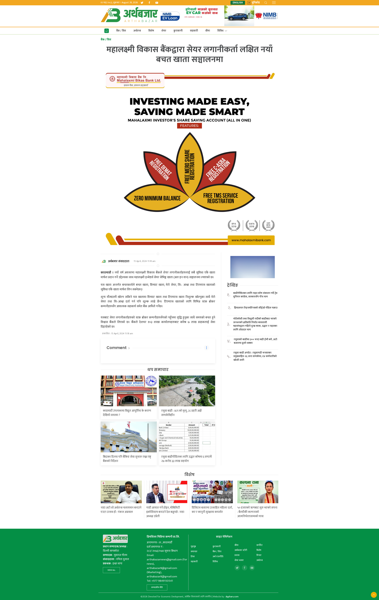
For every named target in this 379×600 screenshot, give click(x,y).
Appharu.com (232, 597)
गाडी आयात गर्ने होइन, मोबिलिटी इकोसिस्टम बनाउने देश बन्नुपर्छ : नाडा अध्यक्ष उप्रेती (165, 512)
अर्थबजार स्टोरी (241, 550)
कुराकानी (178, 31)
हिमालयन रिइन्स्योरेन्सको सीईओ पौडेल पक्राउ (255, 308)
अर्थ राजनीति (218, 557)
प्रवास (237, 555)
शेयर (163, 31)
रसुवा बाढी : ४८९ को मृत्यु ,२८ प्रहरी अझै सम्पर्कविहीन (181, 413)
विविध (220, 31)
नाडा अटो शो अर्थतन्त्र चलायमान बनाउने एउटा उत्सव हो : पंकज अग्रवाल (121, 509)
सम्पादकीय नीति (157, 587)
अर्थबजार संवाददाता (118, 261)
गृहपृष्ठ (193, 547)
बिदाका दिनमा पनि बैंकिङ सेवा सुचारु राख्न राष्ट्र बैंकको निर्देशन (127, 459)
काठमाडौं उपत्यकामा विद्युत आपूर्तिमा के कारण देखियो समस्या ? (127, 413)
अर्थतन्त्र (137, 31)
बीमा (207, 31)
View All (111, 570)
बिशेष (151, 31)
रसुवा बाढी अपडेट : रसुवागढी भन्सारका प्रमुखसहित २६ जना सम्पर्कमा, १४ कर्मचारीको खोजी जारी (255, 356)
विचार (258, 555)
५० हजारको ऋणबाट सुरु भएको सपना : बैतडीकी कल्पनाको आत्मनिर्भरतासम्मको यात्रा (257, 512)
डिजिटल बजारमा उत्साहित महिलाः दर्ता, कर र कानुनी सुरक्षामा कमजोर (212, 509)
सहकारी (194, 31)
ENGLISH (238, 3)
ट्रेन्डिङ (232, 285)
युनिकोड (256, 3)
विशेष (189, 474)
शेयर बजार (239, 560)
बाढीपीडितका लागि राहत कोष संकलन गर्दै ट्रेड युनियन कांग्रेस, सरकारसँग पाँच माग (255, 295)
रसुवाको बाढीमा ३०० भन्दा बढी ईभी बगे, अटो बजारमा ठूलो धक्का (255, 341)
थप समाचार (157, 369)
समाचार (194, 552)
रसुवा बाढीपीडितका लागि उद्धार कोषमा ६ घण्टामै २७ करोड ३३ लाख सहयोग (186, 459)
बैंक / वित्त (121, 31)
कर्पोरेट (259, 545)
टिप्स (193, 557)
